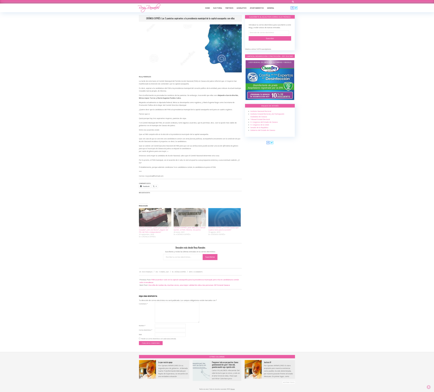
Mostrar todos (288, 382)
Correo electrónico (145, 330)
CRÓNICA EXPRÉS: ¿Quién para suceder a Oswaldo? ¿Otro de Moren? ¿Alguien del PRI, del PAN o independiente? (154, 230)
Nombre (142, 326)
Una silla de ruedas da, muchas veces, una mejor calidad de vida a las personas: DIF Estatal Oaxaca (189, 285)
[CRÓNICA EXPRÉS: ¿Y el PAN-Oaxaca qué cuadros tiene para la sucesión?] (224, 217)
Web (140, 335)
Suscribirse (210, 257)
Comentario (143, 304)
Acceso (233, 389)
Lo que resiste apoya (165, 362)
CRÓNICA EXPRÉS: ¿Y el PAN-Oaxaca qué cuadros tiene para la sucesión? (223, 229)
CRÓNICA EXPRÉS (180, 272)
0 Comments (198, 272)
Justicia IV (267, 362)
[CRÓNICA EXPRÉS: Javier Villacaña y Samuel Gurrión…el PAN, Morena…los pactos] (190, 217)
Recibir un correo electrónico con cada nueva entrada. (158, 339)
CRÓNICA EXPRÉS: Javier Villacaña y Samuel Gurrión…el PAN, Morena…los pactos (189, 229)
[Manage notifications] (428, 387)
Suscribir (270, 38)
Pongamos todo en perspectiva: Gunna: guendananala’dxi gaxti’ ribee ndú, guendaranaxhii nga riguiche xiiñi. (225, 365)
